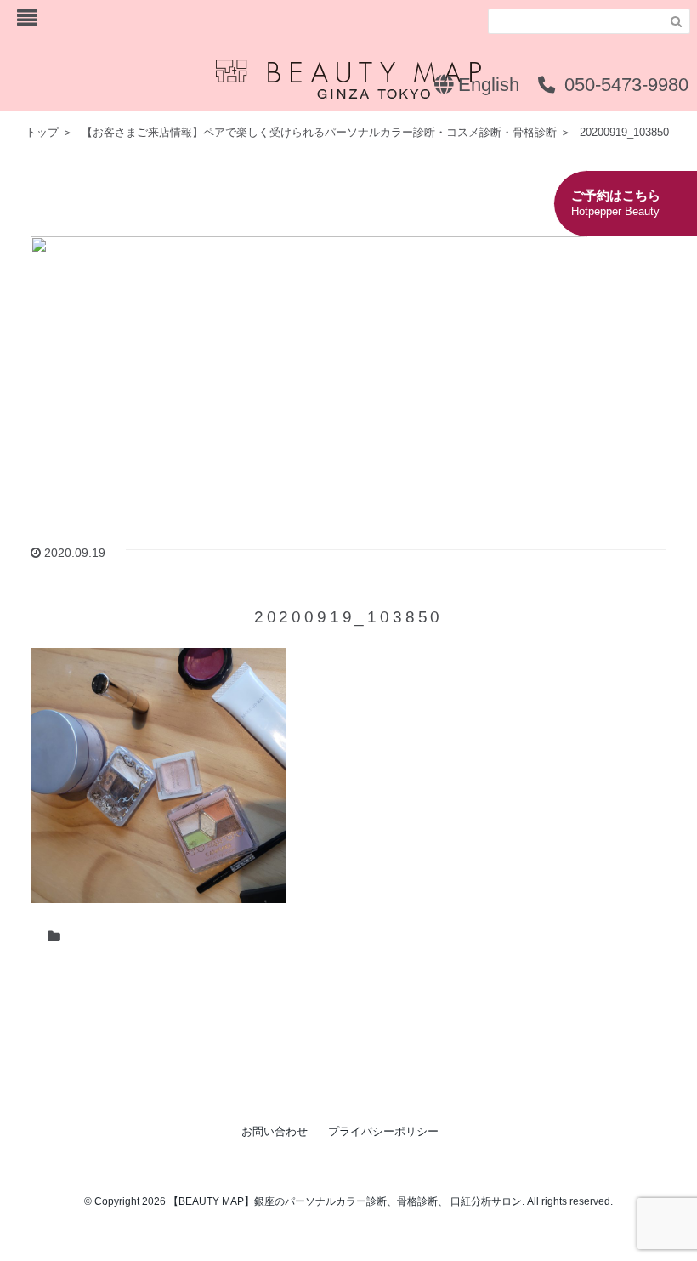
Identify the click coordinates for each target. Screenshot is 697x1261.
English (486, 84)
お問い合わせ (274, 1131)
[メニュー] (27, 18)
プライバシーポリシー (383, 1131)
